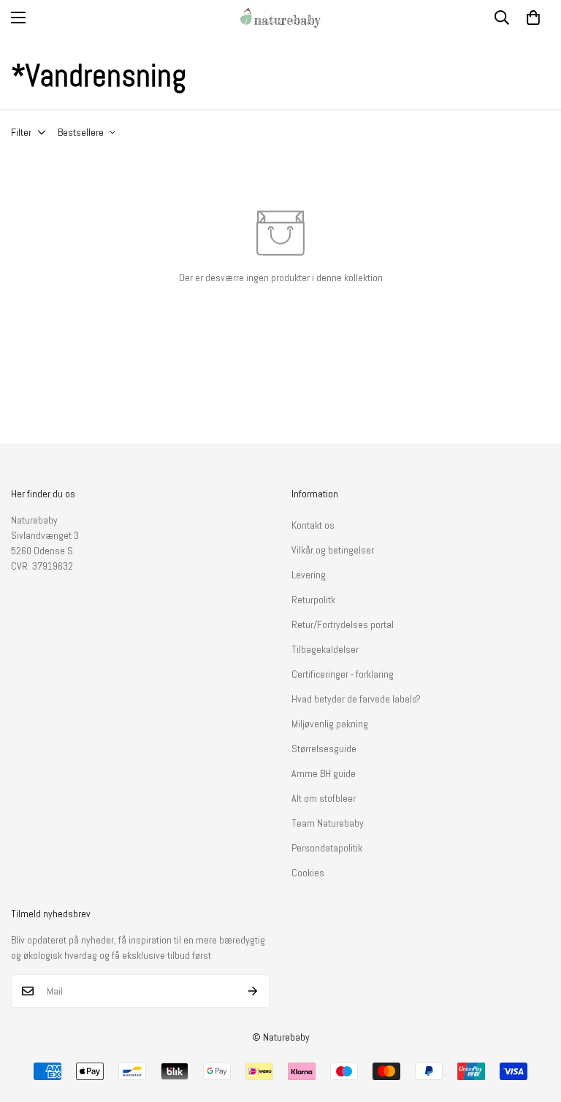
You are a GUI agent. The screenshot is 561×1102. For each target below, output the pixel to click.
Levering (308, 574)
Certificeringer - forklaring (342, 674)
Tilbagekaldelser (325, 649)
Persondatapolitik (326, 847)
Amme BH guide (323, 773)
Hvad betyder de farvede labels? (356, 698)
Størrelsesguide (323, 748)
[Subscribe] (253, 991)
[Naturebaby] (280, 17)
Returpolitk (313, 599)
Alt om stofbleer (323, 798)
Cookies (307, 872)
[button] (533, 17)
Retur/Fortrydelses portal (342, 624)
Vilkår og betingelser (332, 549)
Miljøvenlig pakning (329, 723)
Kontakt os (313, 525)
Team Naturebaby (327, 823)
